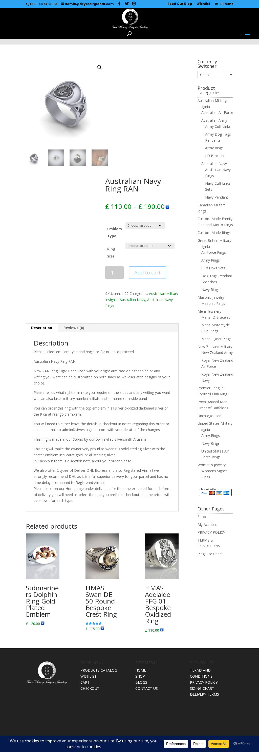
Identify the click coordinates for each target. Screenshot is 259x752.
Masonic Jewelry (211, 297)
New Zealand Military (215, 346)
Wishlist (203, 4)
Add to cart (147, 272)
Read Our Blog (179, 4)
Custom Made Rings (214, 232)
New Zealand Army (217, 352)
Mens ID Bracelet (215, 317)
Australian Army (214, 120)
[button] (99, 67)
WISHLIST (88, 676)
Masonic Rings (213, 303)
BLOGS (141, 682)
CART (85, 682)
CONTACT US (146, 688)
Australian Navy (132, 299)
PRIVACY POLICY (211, 532)
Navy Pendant (216, 197)
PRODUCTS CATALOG (98, 670)
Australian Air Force (217, 112)
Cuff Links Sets (213, 268)
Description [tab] (41, 327)
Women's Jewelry (212, 464)
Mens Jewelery (209, 311)
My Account (207, 524)
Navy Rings (210, 289)
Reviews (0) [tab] (73, 327)
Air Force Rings (213, 252)
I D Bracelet (215, 155)
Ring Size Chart (210, 553)
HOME (140, 670)
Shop (202, 516)
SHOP (140, 676)
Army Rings (214, 147)
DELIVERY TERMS (204, 694)
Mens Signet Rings (216, 338)
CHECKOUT (89, 688)
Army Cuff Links (218, 126)
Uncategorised (209, 415)
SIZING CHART (202, 688)
